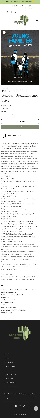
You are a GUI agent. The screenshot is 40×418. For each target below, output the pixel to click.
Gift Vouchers (31, 7)
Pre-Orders (23, 7)
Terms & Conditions (12, 387)
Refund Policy (10, 378)
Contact (15, 5)
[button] (5, 20)
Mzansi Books (22, 414)
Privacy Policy (10, 374)
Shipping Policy (10, 383)
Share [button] (6, 285)
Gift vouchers (10, 366)
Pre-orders (9, 362)
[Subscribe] (34, 399)
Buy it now (20, 127)
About (8, 5)
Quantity (4, 111)
